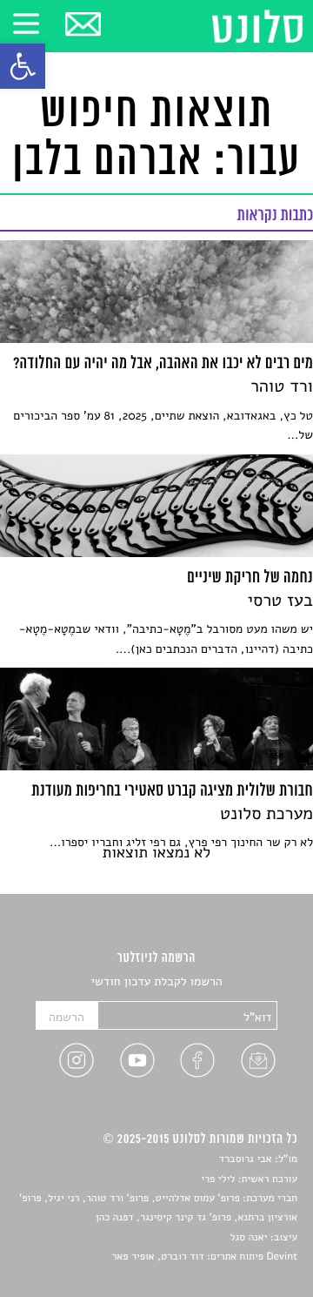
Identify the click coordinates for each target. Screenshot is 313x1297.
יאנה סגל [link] (249, 1238)
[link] (22, 66)
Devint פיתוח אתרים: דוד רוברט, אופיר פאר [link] (204, 1257)
